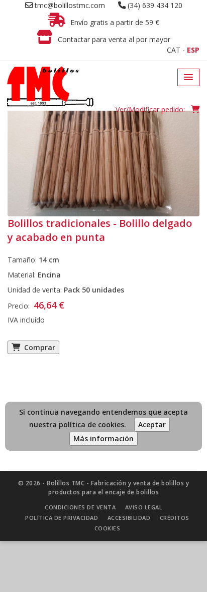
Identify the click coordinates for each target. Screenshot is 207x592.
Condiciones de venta (80, 507)
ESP (193, 50)
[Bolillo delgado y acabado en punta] (103, 151)
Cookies (107, 528)
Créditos (174, 517)
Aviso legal (144, 507)
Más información (103, 438)
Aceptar (152, 424)
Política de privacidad (61, 517)
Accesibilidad (129, 517)
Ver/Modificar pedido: (151, 109)
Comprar (37, 347)
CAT (173, 50)
